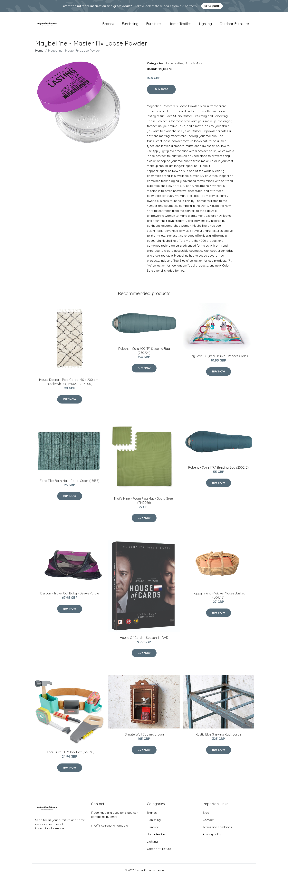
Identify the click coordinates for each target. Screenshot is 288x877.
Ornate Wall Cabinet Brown (144, 734)
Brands (108, 23)
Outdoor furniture (234, 23)
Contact (208, 820)
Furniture (153, 23)
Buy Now (161, 89)
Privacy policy (212, 834)
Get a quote (212, 5)
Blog (206, 812)
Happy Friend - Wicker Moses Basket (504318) (218, 595)
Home (39, 50)
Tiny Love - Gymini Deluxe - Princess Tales (218, 356)
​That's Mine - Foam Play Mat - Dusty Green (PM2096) (144, 501)
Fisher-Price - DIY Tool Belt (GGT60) (69, 752)
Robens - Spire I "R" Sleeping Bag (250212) (218, 467)
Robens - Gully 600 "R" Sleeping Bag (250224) (144, 351)
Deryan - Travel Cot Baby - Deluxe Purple (69, 593)
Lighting (205, 23)
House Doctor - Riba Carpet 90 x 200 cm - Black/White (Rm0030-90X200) (69, 382)
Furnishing (130, 23)
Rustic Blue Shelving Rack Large (218, 734)
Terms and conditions (217, 827)
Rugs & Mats (193, 63)
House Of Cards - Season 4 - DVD (144, 638)
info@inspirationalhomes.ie (109, 825)
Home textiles (179, 23)
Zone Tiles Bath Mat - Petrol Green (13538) (70, 481)
